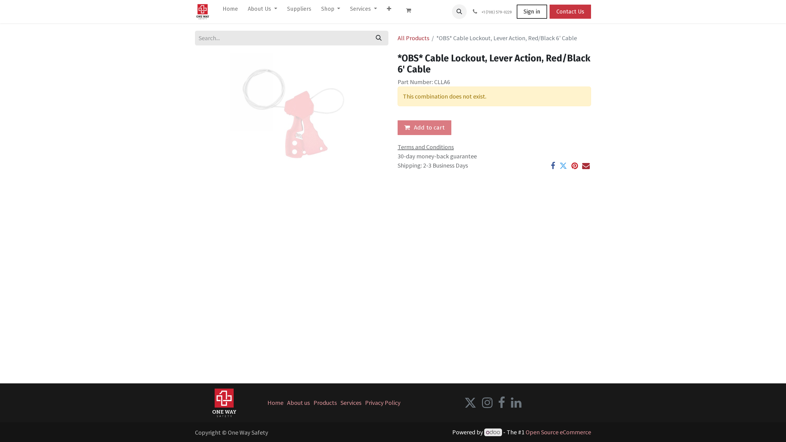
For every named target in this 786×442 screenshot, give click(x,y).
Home (275, 402)
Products (325, 402)
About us (298, 402)
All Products (413, 38)
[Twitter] (563, 166)
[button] (459, 11)
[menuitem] (230, 10)
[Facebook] (553, 166)
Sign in (531, 11)
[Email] (586, 166)
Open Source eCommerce (558, 432)
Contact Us (570, 11)
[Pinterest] (574, 166)
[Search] (378, 38)
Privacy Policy (382, 402)
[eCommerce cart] (411, 11)
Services (350, 402)
